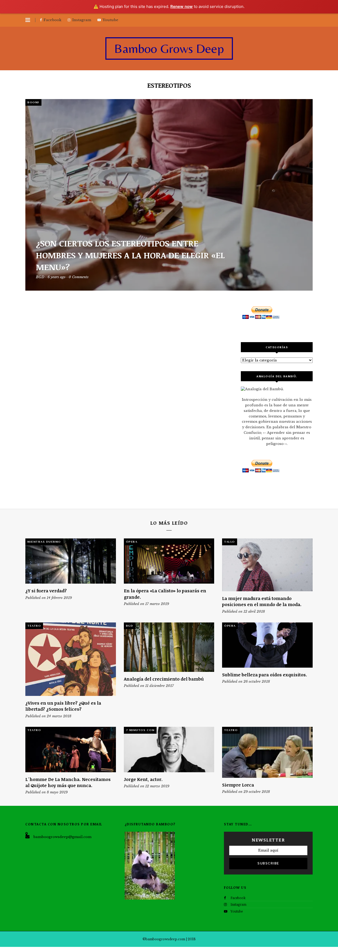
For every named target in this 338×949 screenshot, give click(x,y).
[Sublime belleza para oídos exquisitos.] (267, 645)
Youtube (237, 911)
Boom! (33, 102)
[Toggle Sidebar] (27, 20)
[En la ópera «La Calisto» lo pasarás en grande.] (169, 561)
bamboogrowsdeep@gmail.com (62, 837)
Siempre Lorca (238, 785)
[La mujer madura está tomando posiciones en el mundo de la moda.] (267, 564)
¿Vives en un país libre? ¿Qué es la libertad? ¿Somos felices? (63, 706)
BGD (129, 625)
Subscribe (268, 863)
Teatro (34, 625)
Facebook (238, 897)
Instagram (238, 904)
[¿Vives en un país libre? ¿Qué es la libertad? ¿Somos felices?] (70, 659)
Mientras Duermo (44, 541)
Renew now (181, 6)
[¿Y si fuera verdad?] (70, 561)
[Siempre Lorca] (267, 752)
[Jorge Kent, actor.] (169, 749)
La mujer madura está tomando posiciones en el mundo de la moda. (262, 601)
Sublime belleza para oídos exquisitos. (264, 675)
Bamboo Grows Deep (169, 48)
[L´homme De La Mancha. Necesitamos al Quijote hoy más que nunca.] (70, 749)
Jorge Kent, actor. (143, 779)
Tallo (229, 541)
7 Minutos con (140, 730)
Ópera (132, 541)
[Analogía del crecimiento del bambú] (169, 647)
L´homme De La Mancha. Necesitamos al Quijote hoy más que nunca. (68, 782)
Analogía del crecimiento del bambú (164, 679)
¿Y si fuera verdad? (46, 591)
